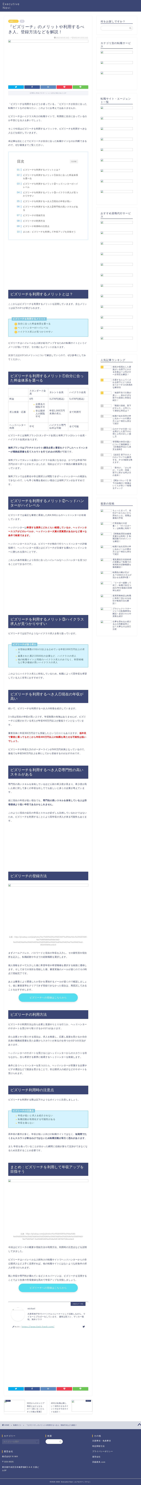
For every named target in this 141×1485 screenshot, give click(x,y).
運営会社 (96, 1457)
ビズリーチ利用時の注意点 (36, 226)
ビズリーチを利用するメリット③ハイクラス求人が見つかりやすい (50, 194)
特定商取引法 (98, 1446)
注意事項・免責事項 (101, 1441)
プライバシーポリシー (102, 1451)
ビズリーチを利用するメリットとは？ (41, 170)
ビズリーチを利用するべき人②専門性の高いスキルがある (50, 208)
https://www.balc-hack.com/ (38, 1326)
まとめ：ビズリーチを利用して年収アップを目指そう (49, 232)
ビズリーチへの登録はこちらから (48, 997)
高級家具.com (98, 1462)
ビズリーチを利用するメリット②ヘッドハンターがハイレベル (50, 185)
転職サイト (13, 21)
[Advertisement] (48, 265)
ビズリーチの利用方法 (34, 221)
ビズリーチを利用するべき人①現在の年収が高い (47, 201)
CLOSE (73, 161)
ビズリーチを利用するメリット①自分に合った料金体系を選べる (50, 177)
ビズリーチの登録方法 (34, 215)
